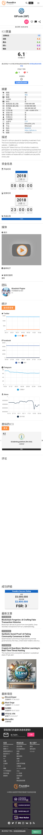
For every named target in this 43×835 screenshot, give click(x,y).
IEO (4, 758)
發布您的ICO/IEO (33, 749)
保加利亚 (28, 128)
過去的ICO (6, 754)
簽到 (31, 746)
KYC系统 (19, 773)
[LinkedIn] (12, 293)
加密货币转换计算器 (21, 764)
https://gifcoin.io (30, 130)
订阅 (30, 734)
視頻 (18, 758)
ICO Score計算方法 (21, 769)
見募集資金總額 (21, 82)
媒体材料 (19, 756)
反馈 (18, 751)
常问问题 (6, 773)
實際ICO (5, 749)
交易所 (5, 763)
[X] (25, 132)
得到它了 (36, 832)
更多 (5, 428)
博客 (4, 768)
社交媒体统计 (21, 749)
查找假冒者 (8, 308)
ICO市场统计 (7, 771)
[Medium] (31, 132)
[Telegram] (29, 132)
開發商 (5, 776)
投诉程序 (19, 776)
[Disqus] (21, 491)
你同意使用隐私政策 (19, 831)
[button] (38, 3)
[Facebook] (27, 132)
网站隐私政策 (21, 780)
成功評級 (19, 746)
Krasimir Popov (18, 288)
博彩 (26, 95)
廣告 (18, 754)
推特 (3, 278)
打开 (26, 121)
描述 (4, 756)
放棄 (18, 778)
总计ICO (5, 746)
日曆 (4, 761)
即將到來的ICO (8, 751)
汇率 (18, 761)
